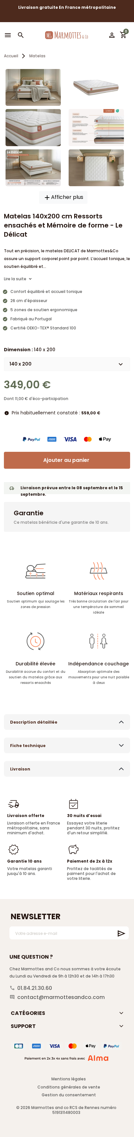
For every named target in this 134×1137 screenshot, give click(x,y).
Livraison (20, 769)
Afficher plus (63, 197)
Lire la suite (15, 279)
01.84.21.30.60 (34, 988)
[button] (21, 35)
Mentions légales (68, 1079)
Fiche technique (28, 745)
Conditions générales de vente (68, 1087)
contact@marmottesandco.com (61, 997)
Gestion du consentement (69, 1095)
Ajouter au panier (66, 460)
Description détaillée (33, 722)
